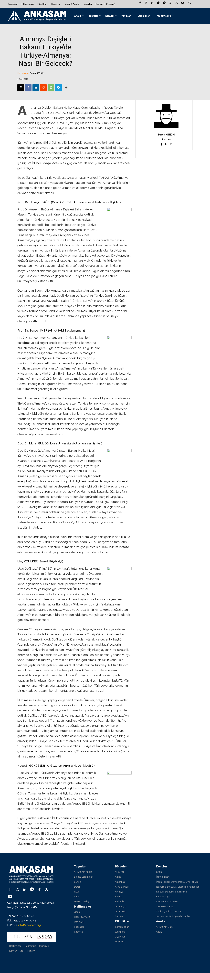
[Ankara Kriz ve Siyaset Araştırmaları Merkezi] (37, 16)
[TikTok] (170, 3)
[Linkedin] (152, 3)
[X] (176, 3)
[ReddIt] (43, 87)
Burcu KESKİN (37, 73)
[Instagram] (146, 3)
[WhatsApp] (51, 87)
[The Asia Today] (31, 937)
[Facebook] (140, 3)
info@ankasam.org (29, 925)
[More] (66, 87)
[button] (189, 3)
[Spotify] (158, 3)
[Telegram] (164, 3)
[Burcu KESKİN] (166, 116)
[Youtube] (182, 3)
